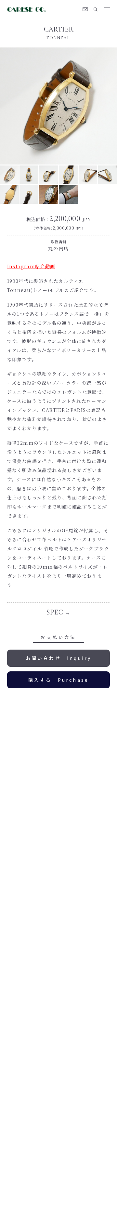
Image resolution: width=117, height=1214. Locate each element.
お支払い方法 (58, 637)
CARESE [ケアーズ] (27, 9)
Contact (85, 9)
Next (87, 106)
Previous (29, 106)
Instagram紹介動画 (31, 266)
